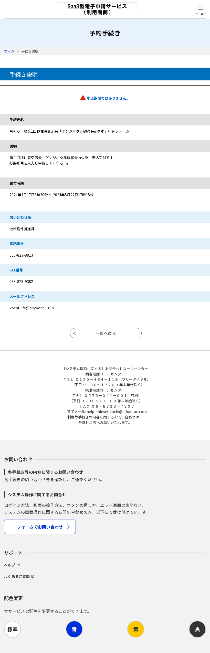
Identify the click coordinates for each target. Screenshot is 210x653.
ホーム (9, 51)
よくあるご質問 (17, 576)
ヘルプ (9, 564)
